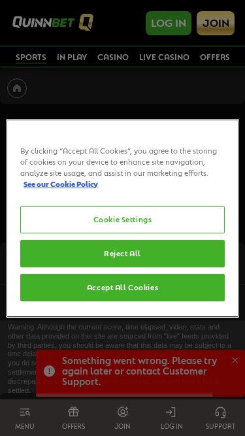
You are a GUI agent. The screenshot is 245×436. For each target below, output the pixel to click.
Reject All (122, 253)
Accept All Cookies (122, 287)
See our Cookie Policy (61, 184)
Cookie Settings (122, 219)
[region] (122, 217)
